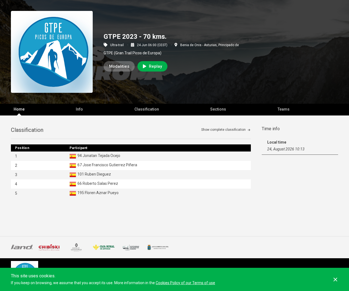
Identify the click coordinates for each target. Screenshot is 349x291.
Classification (146, 109)
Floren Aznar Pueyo (102, 193)
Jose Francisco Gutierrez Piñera (110, 165)
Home (19, 109)
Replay (155, 66)
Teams (284, 109)
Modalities (119, 66)
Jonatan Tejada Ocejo (101, 155)
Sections (218, 109)
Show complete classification (223, 130)
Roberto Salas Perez (100, 183)
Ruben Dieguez (98, 174)
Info (79, 109)
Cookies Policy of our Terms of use (185, 283)
